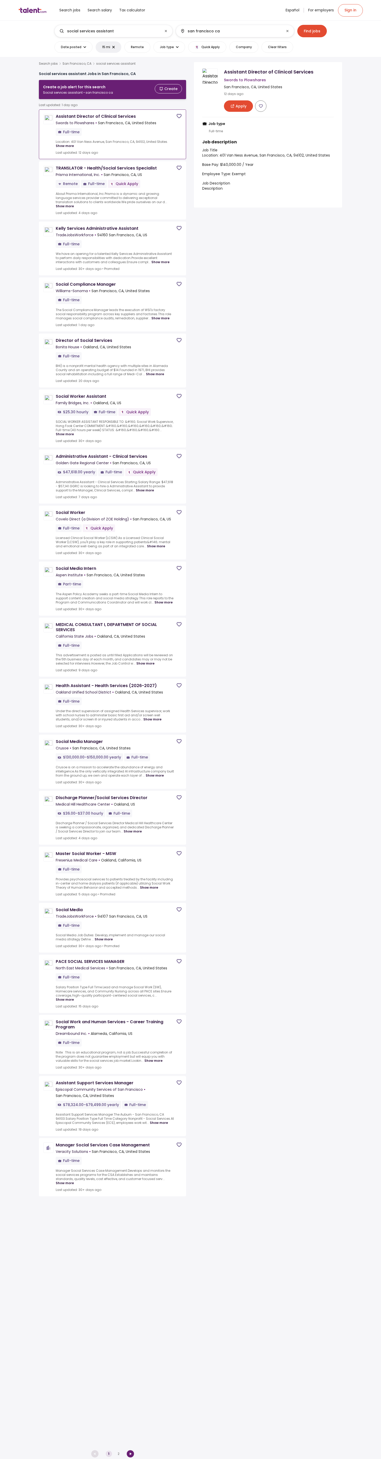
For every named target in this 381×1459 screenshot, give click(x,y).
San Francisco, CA (76, 63)
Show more (65, 146)
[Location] (230, 31)
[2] (130, 1453)
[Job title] (109, 31)
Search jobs (48, 63)
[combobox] (113, 31)
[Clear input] (166, 31)
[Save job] (179, 116)
